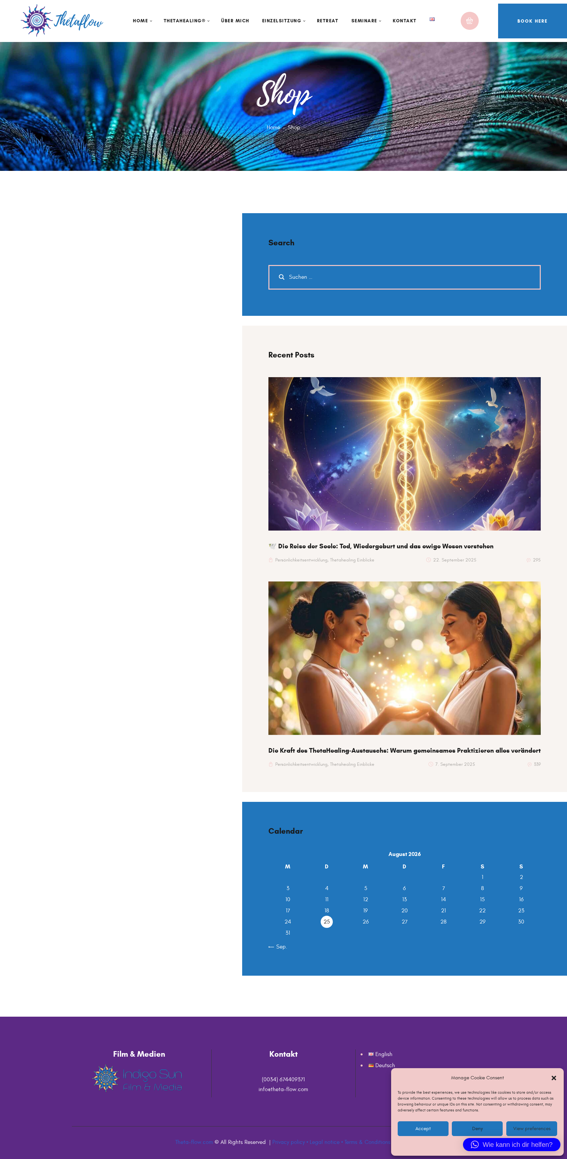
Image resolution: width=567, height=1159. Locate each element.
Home (273, 127)
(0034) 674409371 (283, 1079)
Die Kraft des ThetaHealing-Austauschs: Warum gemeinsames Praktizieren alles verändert (404, 750)
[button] (554, 1078)
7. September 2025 (455, 764)
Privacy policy (288, 1142)
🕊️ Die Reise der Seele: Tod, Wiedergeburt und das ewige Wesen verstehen (381, 546)
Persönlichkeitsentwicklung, (301, 560)
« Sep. (279, 947)
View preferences (531, 1128)
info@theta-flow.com (283, 1089)
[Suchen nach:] (404, 277)
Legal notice (325, 1142)
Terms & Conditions (367, 1142)
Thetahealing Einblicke (352, 560)
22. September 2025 (454, 560)
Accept (423, 1128)
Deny (477, 1128)
